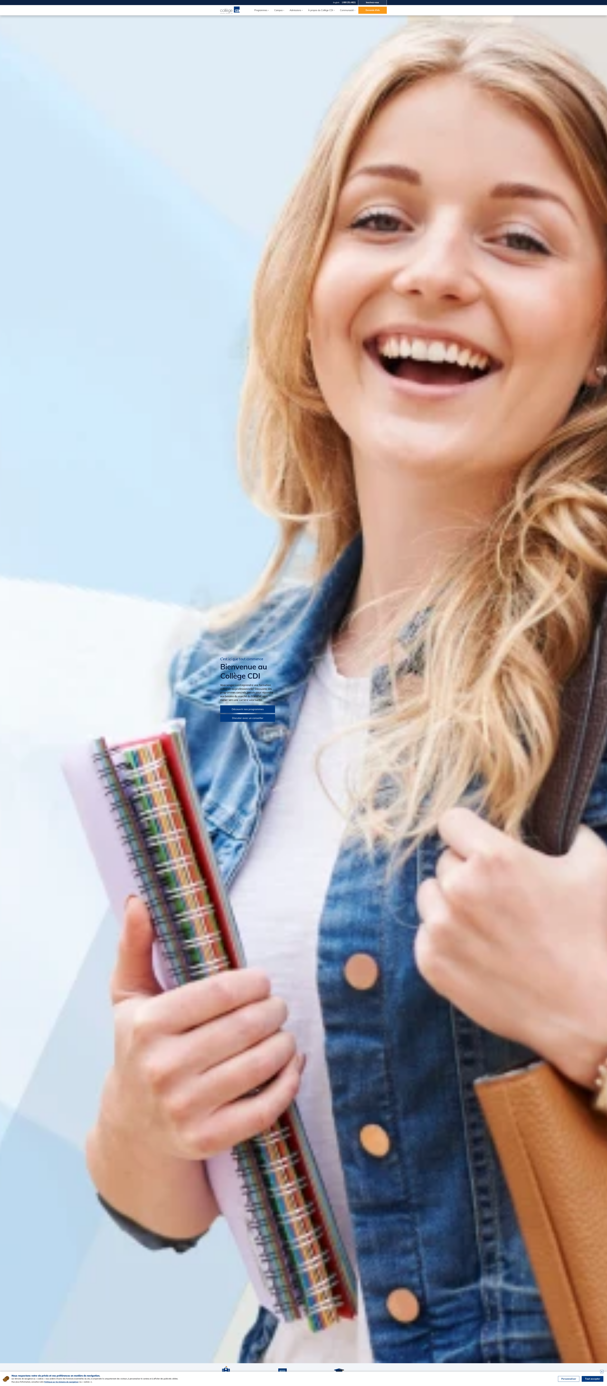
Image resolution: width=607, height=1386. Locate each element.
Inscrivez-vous (372, 2)
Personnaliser (568, 1378)
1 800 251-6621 (349, 2)
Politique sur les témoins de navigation (61, 1381)
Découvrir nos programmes (248, 709)
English (336, 2)
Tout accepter (592, 1378)
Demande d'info (373, 10)
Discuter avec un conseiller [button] (247, 718)
